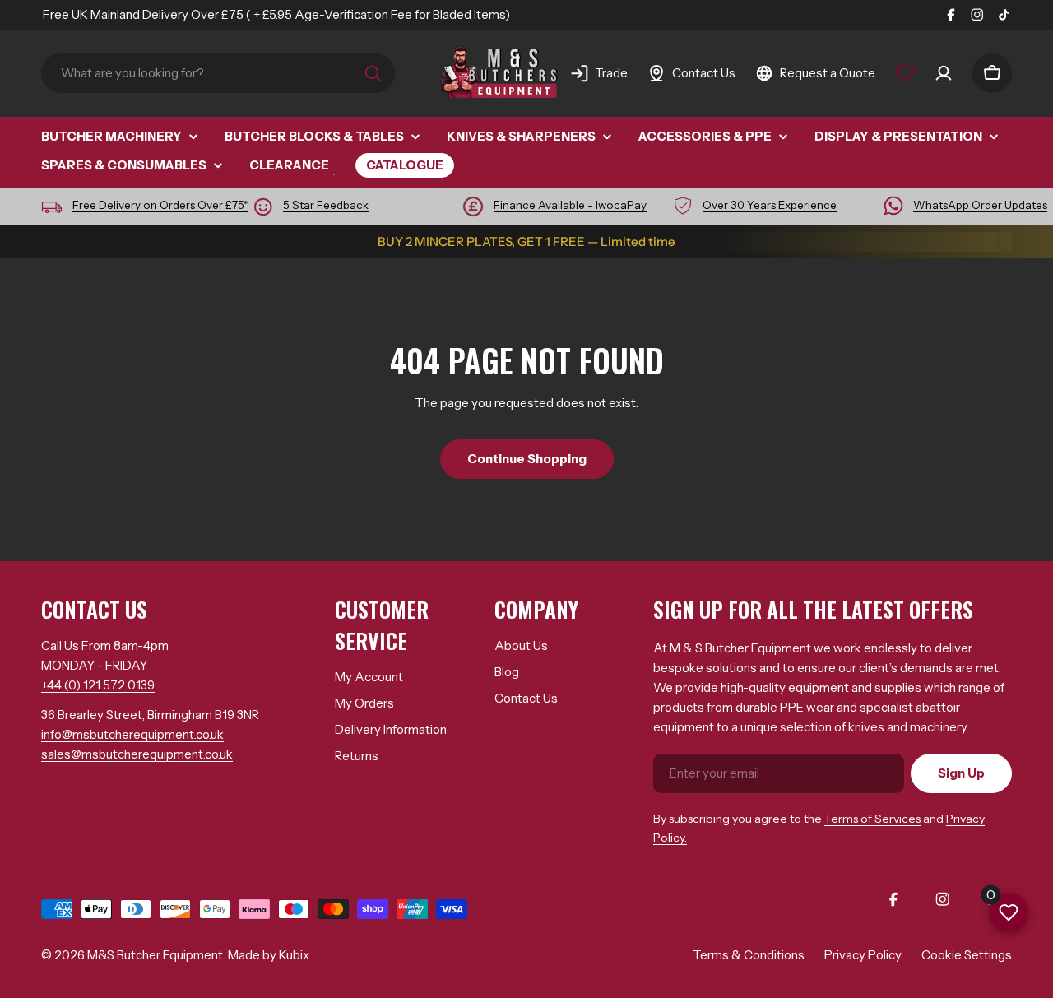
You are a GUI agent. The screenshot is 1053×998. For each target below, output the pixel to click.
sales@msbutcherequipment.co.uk (137, 754)
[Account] (944, 73)
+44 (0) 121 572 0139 (98, 685)
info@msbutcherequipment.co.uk (132, 734)
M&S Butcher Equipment (155, 955)
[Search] (373, 73)
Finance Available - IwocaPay (570, 204)
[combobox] (218, 73)
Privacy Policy (863, 955)
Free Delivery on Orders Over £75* (160, 204)
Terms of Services (872, 818)
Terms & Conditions (749, 955)
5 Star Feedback (326, 204)
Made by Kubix (268, 955)
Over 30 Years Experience (770, 204)
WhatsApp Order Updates (980, 204)
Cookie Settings (966, 955)
